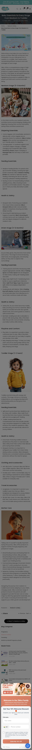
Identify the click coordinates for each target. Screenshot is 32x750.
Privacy (8, 747)
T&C (4, 747)
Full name (5, 717)
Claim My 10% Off (16, 741)
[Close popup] (28, 686)
